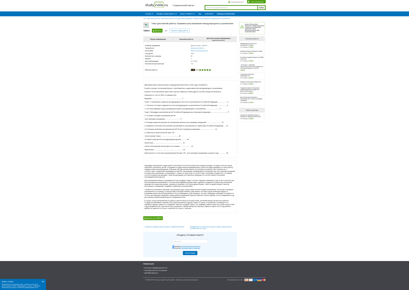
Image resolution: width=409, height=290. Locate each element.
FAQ (199, 14)
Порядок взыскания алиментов (250, 82)
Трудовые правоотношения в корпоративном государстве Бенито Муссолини (250, 89)
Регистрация (190, 253)
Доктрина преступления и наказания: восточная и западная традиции (251, 98)
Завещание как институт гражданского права (248, 44)
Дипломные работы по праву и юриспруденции (176, 18)
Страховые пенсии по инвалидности (247, 75)
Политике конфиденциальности (28, 287)
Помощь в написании (226, 14)
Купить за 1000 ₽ (154, 218)
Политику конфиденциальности (190, 246)
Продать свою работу (166, 14)
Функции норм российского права (251, 51)
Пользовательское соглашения (190, 248)
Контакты (209, 14)
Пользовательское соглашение (155, 270)
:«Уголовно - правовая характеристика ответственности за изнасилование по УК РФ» (251, 66)
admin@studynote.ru (237, 2)
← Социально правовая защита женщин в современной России (163, 227)
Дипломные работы (153, 18)
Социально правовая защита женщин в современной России (250, 115)
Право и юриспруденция (199, 51)
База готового (186, 14)
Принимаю (187, 246)
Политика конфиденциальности (155, 268)
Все (145, 18)
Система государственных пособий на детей (251, 58)
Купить (158, 30)
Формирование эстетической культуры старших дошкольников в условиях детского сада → (211, 227)
